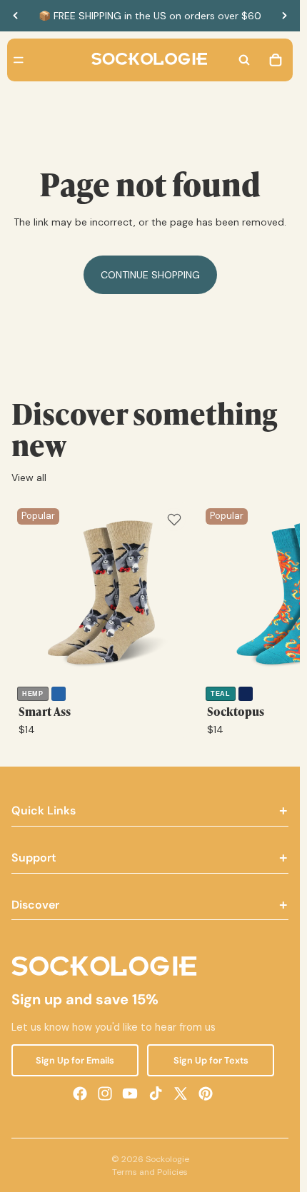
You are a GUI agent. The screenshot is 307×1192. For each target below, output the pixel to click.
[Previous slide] (15, 15)
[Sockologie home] (149, 60)
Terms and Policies (150, 1172)
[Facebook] (80, 1092)
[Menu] (18, 60)
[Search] (244, 60)
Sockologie (167, 1159)
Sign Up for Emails (75, 1060)
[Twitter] (180, 1092)
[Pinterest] (205, 1092)
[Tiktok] (155, 1092)
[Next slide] (284, 15)
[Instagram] (105, 1092)
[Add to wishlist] (174, 519)
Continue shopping (150, 274)
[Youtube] (130, 1092)
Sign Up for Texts (210, 1060)
